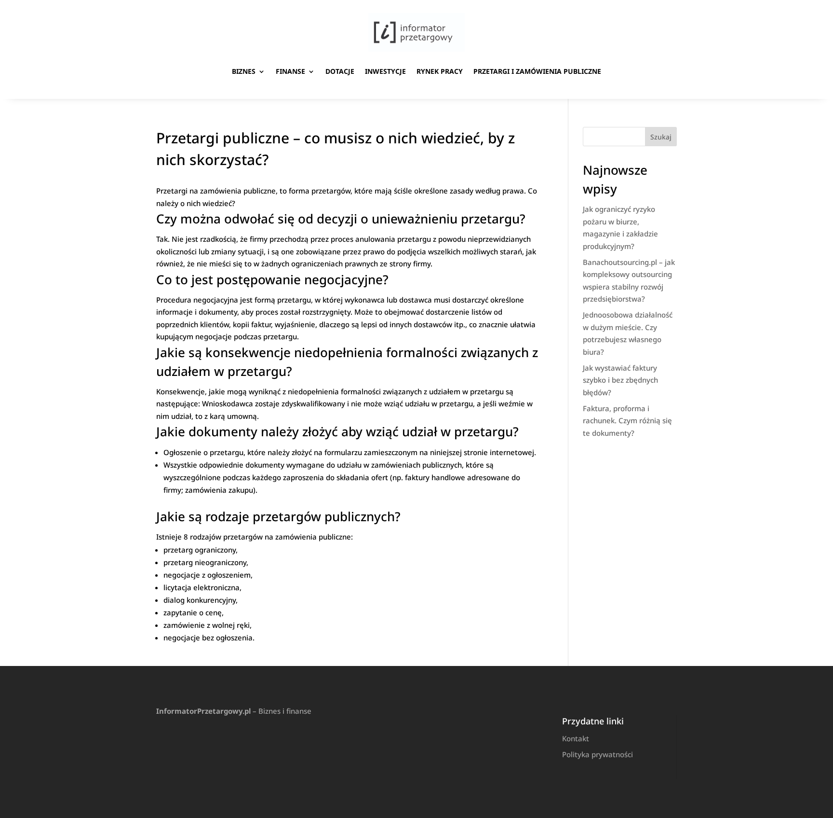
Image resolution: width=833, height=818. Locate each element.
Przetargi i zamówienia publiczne (537, 71)
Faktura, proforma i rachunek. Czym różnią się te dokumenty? (627, 420)
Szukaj (661, 136)
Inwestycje (385, 71)
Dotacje (339, 71)
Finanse (290, 71)
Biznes (243, 71)
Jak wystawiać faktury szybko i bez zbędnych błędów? (620, 380)
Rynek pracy (439, 71)
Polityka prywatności (597, 754)
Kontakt (575, 738)
